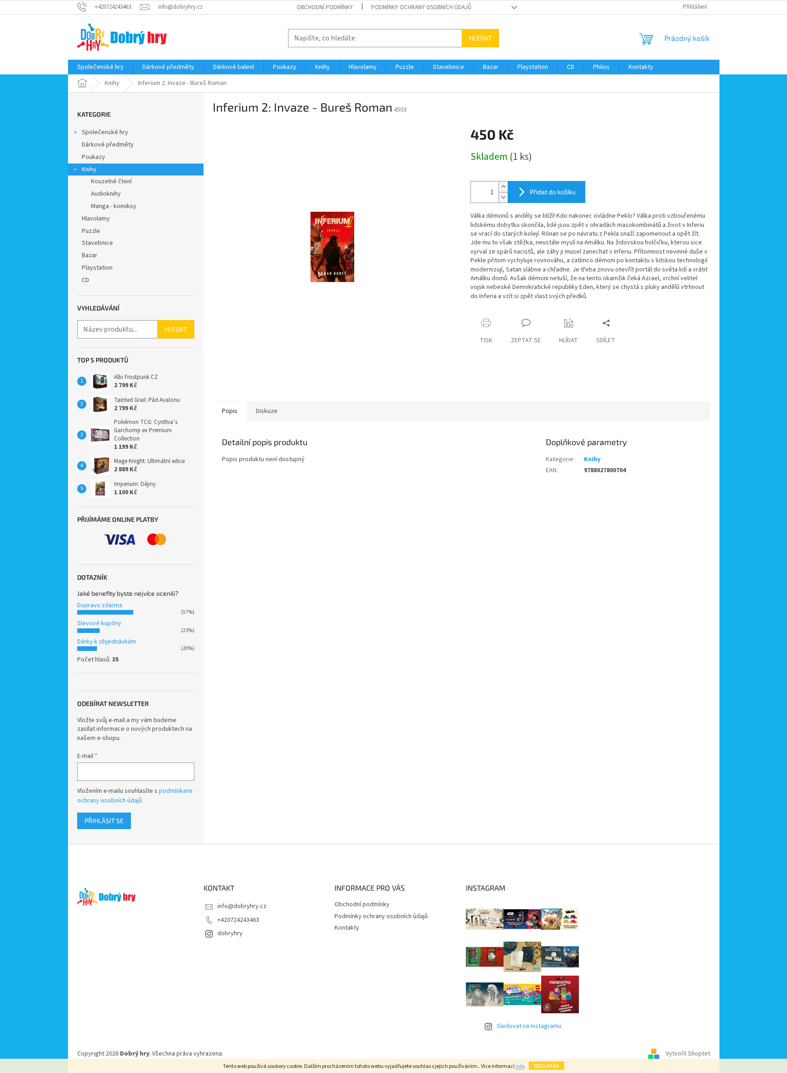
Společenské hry (105, 132)
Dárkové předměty (108, 144)
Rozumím (546, 1065)
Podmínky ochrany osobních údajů (421, 7)
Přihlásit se (104, 821)
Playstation (97, 267)
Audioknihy (106, 193)
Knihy (89, 169)
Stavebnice (97, 243)
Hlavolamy (96, 218)
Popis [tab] (230, 411)
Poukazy (93, 157)
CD (85, 280)
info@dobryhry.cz (241, 906)
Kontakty (346, 927)
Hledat (480, 38)
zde (519, 1066)
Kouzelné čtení (111, 181)
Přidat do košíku (553, 192)
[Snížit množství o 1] (503, 197)
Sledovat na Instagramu (529, 1026)
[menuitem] (100, 67)
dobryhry (230, 933)
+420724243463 (238, 920)
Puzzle (91, 231)
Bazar (89, 255)
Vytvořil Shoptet (688, 1053)
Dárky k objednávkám (106, 641)
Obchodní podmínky (325, 7)
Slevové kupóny (99, 623)
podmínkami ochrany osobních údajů (135, 795)
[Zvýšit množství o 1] (503, 186)
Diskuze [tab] (266, 411)
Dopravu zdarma (99, 605)
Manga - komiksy (113, 206)
